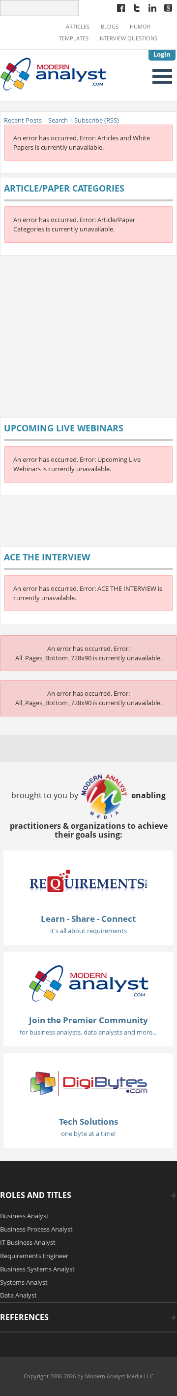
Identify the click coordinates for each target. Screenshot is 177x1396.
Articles (77, 26)
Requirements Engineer (34, 1255)
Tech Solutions (88, 1121)
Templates (73, 38)
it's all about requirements (88, 930)
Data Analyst (18, 1295)
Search (58, 120)
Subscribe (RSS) (96, 120)
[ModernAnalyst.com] (88, 982)
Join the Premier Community (88, 1020)
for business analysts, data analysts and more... (88, 1032)
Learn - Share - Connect (88, 918)
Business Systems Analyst (37, 1269)
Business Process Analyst (36, 1229)
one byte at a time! (88, 1133)
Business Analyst (24, 1215)
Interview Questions (127, 38)
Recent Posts (23, 120)
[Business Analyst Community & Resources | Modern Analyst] (53, 72)
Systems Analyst (24, 1282)
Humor (140, 26)
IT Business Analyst (28, 1242)
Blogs (109, 26)
